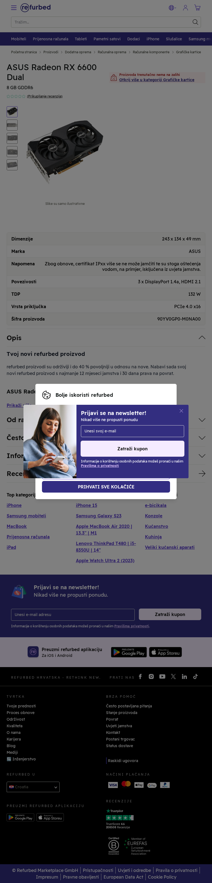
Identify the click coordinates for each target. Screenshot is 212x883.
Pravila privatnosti (125, 441)
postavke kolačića (114, 435)
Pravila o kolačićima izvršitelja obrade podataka (88, 447)
